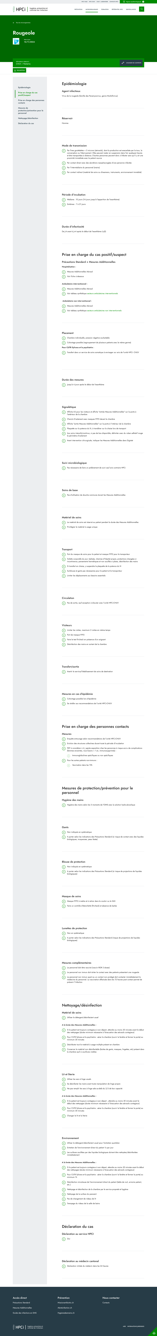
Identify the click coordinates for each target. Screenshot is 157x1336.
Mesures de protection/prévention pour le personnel (30, 110)
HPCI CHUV (92, 1)
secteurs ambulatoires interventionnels (102, 293)
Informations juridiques (135, 1326)
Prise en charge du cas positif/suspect (27, 94)
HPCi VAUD (84, 1)
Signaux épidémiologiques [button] (135, 2)
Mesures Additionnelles (22, 1307)
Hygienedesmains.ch (66, 1313)
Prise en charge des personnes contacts (31, 101)
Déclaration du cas (26, 123)
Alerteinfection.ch (65, 1307)
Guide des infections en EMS (25, 1313)
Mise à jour (27, 40)
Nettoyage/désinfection (28, 118)
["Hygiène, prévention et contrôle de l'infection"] (30, 9)
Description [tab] (21, 70)
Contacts (106, 1302)
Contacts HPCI (114, 1)
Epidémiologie (24, 87)
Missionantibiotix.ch (66, 1302)
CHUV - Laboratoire (102, 1)
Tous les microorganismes (23, 23)
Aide (124, 1326)
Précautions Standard (21, 1302)
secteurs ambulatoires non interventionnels (104, 310)
